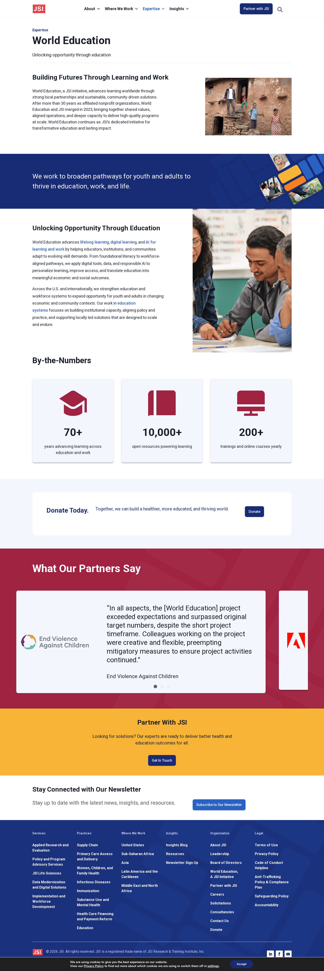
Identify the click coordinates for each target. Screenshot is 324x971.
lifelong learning (94, 242)
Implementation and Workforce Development (48, 901)
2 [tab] (162, 686)
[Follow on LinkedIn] (270, 954)
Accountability (266, 905)
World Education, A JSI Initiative (224, 874)
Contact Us (219, 921)
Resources (175, 854)
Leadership (219, 854)
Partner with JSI (256, 9)
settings (213, 966)
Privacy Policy (266, 854)
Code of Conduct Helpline (269, 865)
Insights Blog (177, 845)
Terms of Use (266, 845)
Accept (241, 964)
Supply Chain (87, 845)
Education (85, 928)
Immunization (88, 891)
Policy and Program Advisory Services (48, 862)
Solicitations (220, 903)
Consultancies (222, 912)
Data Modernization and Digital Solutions (49, 884)
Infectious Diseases (93, 882)
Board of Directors (226, 863)
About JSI (218, 845)
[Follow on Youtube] (288, 954)
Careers (217, 894)
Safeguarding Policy (272, 896)
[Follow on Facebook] (279, 954)
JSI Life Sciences (46, 873)
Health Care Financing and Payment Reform (95, 916)
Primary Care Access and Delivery (95, 856)
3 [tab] (168, 686)
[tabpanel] (141, 642)
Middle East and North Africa (139, 888)
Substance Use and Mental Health (93, 902)
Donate (254, 512)
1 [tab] (155, 686)
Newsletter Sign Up (182, 863)
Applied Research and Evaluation (50, 847)
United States (132, 845)
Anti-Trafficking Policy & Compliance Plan (272, 882)
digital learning (123, 242)
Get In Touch (162, 760)
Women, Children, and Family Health (95, 870)
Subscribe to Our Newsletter (219, 805)
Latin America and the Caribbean (139, 874)
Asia (125, 863)
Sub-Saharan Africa (137, 854)
